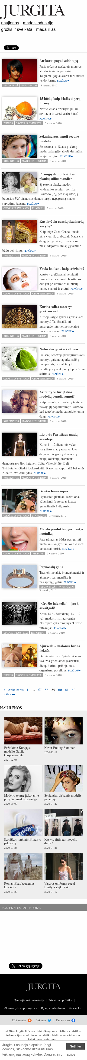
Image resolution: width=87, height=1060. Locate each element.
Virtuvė (38, 553)
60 (60, 689)
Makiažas (39, 515)
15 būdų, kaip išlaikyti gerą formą (60, 101)
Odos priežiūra (42, 293)
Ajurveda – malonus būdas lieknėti (59, 648)
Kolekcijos (11, 161)
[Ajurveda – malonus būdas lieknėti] (19, 666)
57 (40, 689)
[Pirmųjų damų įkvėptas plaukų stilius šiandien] (19, 182)
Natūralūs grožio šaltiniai (58, 348)
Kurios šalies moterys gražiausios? (55, 309)
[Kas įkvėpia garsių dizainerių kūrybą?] (19, 237)
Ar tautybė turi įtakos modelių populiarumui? (57, 394)
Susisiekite (76, 1008)
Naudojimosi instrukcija (29, 1000)
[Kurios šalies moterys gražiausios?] (19, 318)
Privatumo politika (60, 1000)
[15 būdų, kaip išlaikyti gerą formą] (19, 114)
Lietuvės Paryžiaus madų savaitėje (58, 436)
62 (73, 689)
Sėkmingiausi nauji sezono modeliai (59, 138)
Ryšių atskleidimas (53, 1008)
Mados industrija (38, 23)
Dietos (8, 123)
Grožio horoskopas (53, 491)
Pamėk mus (63, 1020)
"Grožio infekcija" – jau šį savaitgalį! (59, 606)
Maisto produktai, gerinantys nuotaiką (61, 531)
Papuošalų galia (51, 566)
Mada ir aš (46, 29)
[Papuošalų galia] (19, 579)
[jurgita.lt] (32, 18)
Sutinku (75, 1046)
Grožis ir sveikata (16, 29)
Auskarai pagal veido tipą (58, 60)
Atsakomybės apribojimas (20, 1008)
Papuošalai (29, 85)
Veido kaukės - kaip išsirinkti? (61, 268)
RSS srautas (19, 1020)
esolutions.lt (50, 1039)
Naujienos (10, 23)
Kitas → (9, 694)
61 (67, 689)
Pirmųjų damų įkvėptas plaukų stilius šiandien (57, 176)
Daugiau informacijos (59, 1054)
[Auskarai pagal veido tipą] (19, 77)
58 (46, 689)
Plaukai (37, 208)
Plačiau (62, 80)
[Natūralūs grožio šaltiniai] (19, 361)
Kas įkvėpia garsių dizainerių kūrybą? (61, 223)
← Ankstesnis (13, 689)
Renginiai (38, 632)
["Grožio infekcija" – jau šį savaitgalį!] (19, 613)
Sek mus (41, 1020)
